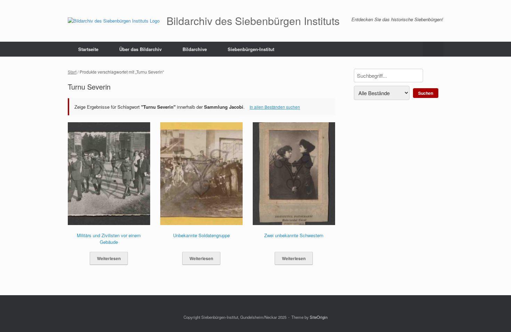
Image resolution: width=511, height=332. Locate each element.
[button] (433, 49)
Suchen (425, 93)
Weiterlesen (109, 258)
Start (72, 72)
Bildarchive (194, 49)
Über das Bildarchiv (140, 49)
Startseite (88, 49)
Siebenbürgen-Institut (251, 49)
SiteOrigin (318, 317)
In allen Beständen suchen (275, 107)
